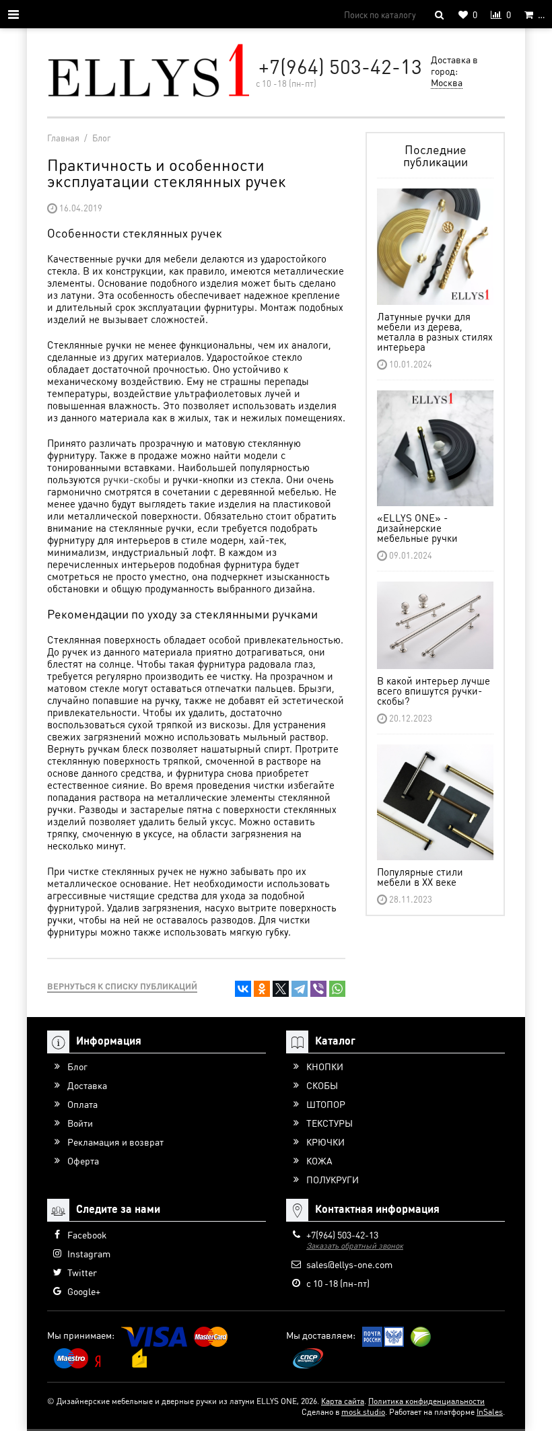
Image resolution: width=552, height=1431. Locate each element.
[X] (281, 989)
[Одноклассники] (262, 989)
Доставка (87, 1085)
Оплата (82, 1104)
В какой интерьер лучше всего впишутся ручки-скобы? (433, 690)
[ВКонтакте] (243, 989)
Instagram (88, 1253)
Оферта (83, 1160)
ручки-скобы (132, 479)
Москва (446, 82)
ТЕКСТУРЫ (329, 1123)
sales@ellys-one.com (349, 1264)
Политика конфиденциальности (426, 1401)
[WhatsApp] (337, 989)
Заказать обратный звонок (354, 1246)
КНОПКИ (324, 1066)
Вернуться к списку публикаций (122, 985)
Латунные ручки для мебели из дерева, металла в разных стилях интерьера (435, 331)
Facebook (86, 1234)
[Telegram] (299, 989)
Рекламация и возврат (115, 1142)
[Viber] (318, 989)
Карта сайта (342, 1401)
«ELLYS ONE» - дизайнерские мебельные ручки (417, 528)
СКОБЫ (322, 1085)
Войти (80, 1123)
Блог (77, 1066)
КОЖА (319, 1160)
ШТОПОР (325, 1104)
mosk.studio (363, 1412)
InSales (490, 1412)
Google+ (83, 1291)
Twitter (82, 1272)
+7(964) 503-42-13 (340, 66)
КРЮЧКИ (325, 1142)
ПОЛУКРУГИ (332, 1179)
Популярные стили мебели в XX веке (420, 876)
